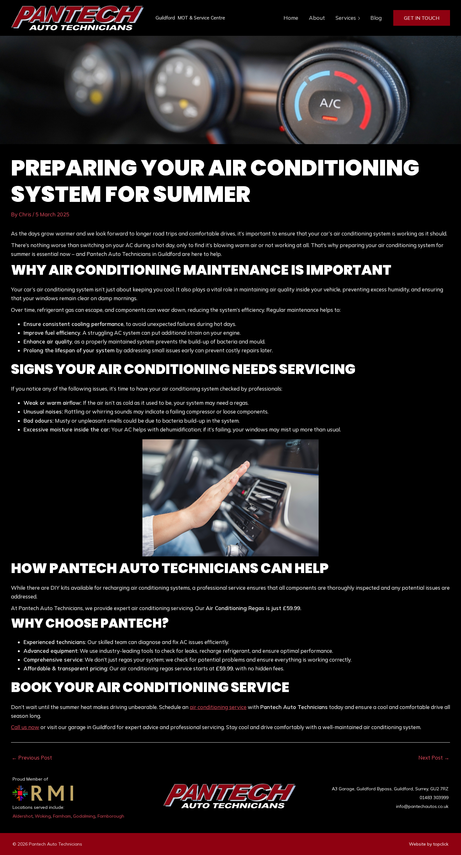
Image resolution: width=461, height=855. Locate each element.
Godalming (84, 816)
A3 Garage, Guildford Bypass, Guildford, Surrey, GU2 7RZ (390, 789)
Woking (43, 816)
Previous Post (32, 757)
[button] (421, 18)
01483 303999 (434, 797)
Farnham (62, 816)
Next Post (433, 757)
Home (290, 17)
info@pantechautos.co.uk (422, 806)
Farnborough (111, 816)
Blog (376, 17)
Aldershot (23, 816)
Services (346, 17)
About (317, 17)
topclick (440, 844)
